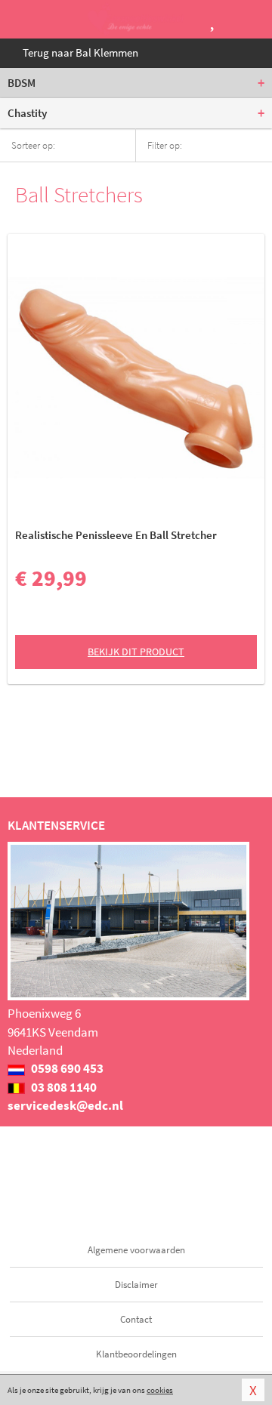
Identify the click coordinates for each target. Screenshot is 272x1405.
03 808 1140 (63, 1087)
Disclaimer (136, 1284)
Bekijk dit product (136, 651)
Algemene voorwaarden (136, 1249)
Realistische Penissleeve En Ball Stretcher (116, 535)
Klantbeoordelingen (136, 1354)
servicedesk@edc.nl (65, 1105)
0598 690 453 (66, 1068)
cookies (160, 1390)
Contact (136, 1319)
